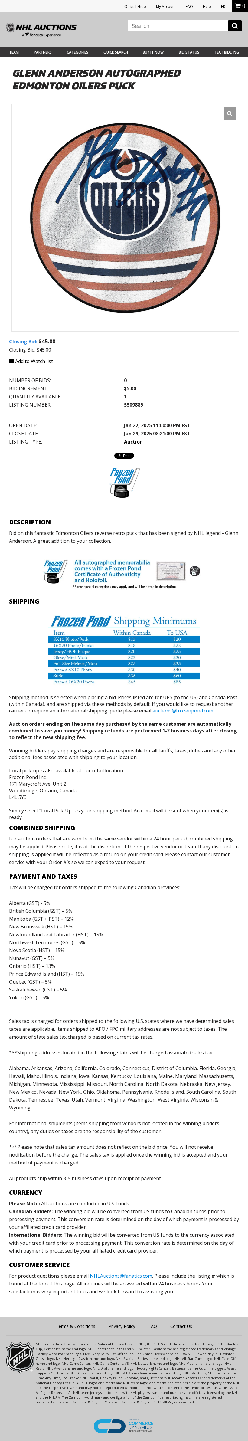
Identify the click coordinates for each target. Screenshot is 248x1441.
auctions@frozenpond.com (182, 710)
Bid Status (189, 52)
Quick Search (115, 52)
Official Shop (135, 6)
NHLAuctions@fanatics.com (121, 1275)
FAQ (189, 6)
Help (207, 6)
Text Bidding (226, 52)
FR (223, 6)
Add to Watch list (33, 361)
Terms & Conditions (75, 1326)
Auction (133, 441)
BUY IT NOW (153, 52)
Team (14, 52)
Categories (77, 52)
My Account (166, 6)
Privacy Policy (122, 1326)
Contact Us (181, 1326)
